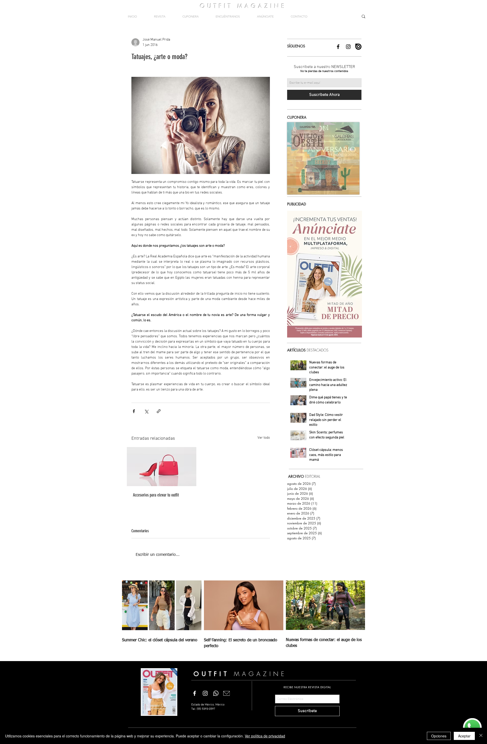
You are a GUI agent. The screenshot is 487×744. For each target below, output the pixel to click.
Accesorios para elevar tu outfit (156, 495)
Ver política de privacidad (265, 735)
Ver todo (263, 438)
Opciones (438, 735)
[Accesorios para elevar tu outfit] (161, 466)
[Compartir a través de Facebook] (133, 411)
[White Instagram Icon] (205, 693)
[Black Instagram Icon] (348, 47)
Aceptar (464, 735)
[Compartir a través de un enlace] (158, 411)
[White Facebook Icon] (194, 693)
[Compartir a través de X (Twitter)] (146, 411)
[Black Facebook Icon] (338, 47)
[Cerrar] (481, 736)
